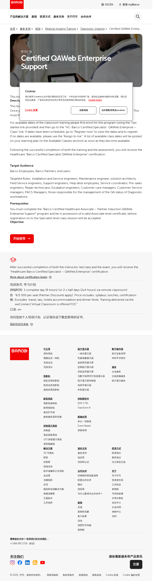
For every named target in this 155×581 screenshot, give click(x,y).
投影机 (46, 376)
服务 (114, 367)
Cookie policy (95, 100)
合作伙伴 (86, 16)
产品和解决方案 (19, 16)
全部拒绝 (83, 110)
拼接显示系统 (50, 426)
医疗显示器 (83, 349)
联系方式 (45, 16)
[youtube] (42, 562)
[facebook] (20, 562)
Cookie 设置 (31, 110)
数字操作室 (117, 349)
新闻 (34, 16)
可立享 (46, 349)
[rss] (35, 562)
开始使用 (19, 238)
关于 (114, 471)
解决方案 (48, 448)
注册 (136, 564)
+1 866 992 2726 (22, 543)
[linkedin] (27, 562)
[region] (76, 101)
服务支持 (58, 16)
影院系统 (48, 398)
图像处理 (82, 417)
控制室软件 (83, 398)
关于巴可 (72, 16)
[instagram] (12, 562)
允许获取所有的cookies (113, 110)
